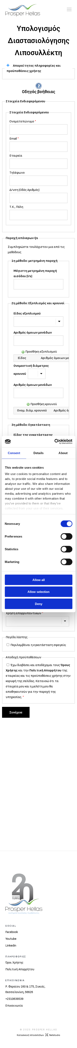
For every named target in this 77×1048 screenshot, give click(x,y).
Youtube (10, 939)
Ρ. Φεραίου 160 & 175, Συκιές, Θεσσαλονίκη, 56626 (25, 989)
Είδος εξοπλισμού (27, 314)
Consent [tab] (14, 453)
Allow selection (38, 591)
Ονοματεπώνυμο (22, 121)
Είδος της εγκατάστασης (33, 435)
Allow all (38, 579)
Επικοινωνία (14, 1006)
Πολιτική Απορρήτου (45, 670)
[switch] (66, 536)
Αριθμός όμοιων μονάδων (33, 333)
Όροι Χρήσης (14, 963)
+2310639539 (14, 999)
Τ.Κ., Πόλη (16, 207)
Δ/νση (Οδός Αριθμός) (24, 190)
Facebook (11, 932)
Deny (38, 603)
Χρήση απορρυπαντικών (24, 613)
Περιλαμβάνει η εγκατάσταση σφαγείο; (38, 645)
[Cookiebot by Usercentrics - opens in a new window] (54, 441)
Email (14, 139)
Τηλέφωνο (17, 173)
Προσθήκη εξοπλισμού (41, 352)
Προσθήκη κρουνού (43, 404)
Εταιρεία (15, 156)
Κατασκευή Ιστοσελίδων (38, 1035)
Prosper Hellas (44, 1029)
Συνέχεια (15, 712)
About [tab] (63, 453)
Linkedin (10, 946)
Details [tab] (38, 453)
